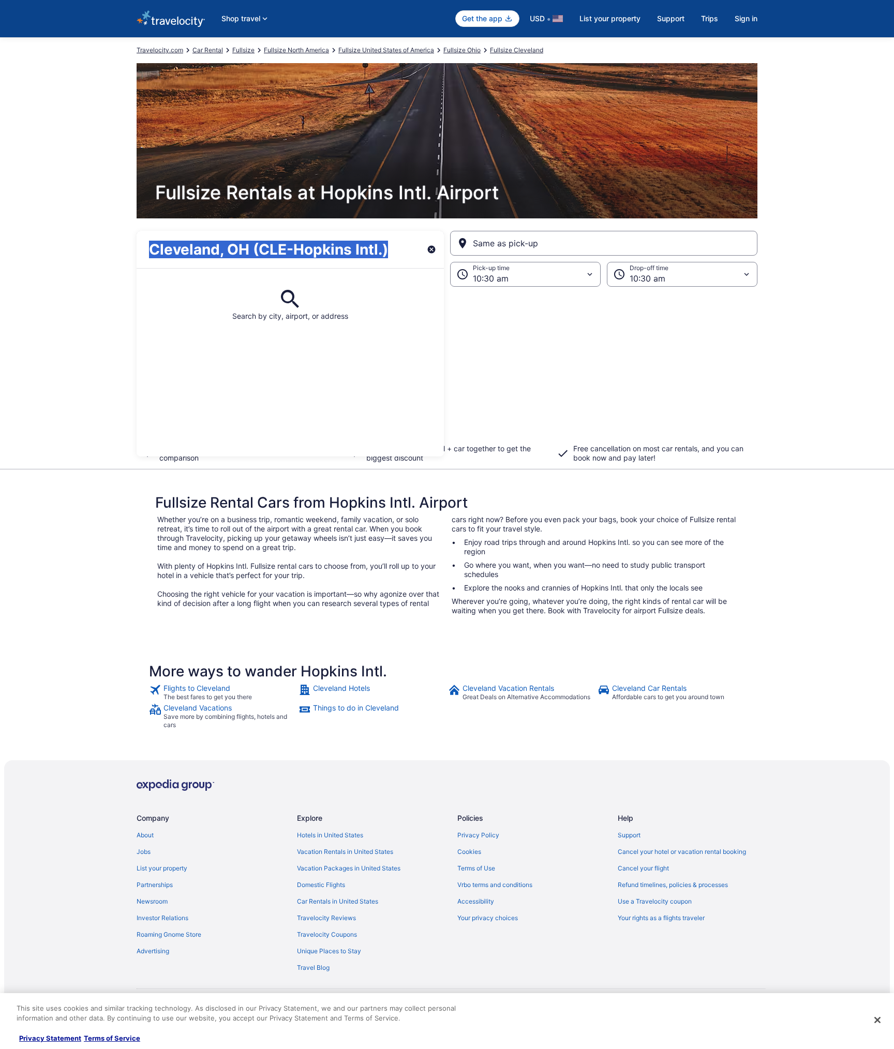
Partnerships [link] (155, 885)
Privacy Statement (50, 1038)
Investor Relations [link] (162, 918)
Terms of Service (112, 1038)
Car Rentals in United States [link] (337, 901)
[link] (222, 692)
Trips (709, 18)
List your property (609, 18)
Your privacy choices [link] (487, 918)
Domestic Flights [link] (321, 885)
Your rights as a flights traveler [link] (661, 918)
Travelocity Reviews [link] (326, 918)
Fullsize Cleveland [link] (516, 50)
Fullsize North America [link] (296, 50)
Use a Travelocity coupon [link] (655, 901)
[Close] (877, 1020)
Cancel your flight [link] (643, 868)
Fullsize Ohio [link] (462, 50)
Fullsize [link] (243, 50)
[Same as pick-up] (603, 243)
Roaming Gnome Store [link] (169, 934)
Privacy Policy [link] (478, 835)
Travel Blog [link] (313, 967)
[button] (447, 371)
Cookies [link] (469, 851)
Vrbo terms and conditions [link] (494, 885)
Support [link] (629, 835)
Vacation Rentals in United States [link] (345, 851)
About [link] (145, 835)
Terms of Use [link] (476, 868)
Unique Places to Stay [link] (329, 951)
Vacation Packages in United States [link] (348, 868)
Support (670, 18)
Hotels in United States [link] (330, 835)
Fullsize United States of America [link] (386, 50)
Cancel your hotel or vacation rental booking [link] (682, 851)
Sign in (746, 18)
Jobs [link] (144, 851)
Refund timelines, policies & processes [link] (673, 885)
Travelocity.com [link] (160, 50)
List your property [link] (162, 868)
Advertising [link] (153, 951)
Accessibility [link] (475, 901)
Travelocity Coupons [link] (327, 934)
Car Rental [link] (207, 50)
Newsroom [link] (152, 901)
